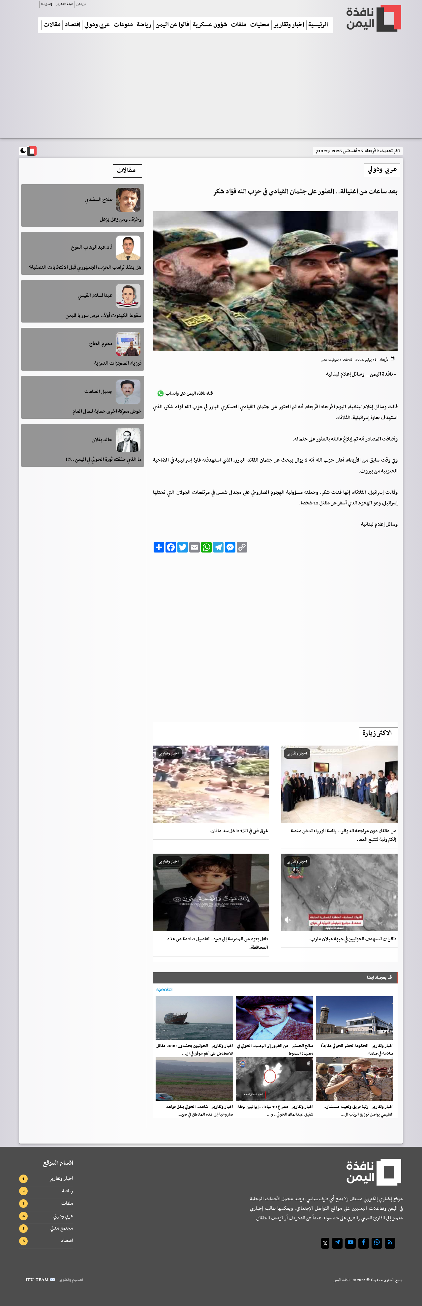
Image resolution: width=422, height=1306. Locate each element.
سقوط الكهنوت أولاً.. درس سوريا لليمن (103, 315)
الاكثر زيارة (377, 733)
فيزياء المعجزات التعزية (117, 363)
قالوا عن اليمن (172, 25)
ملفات (238, 25)
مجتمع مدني (61, 1228)
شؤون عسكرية (210, 25)
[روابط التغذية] (390, 1243)
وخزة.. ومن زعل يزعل (120, 219)
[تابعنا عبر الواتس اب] (377, 1243)
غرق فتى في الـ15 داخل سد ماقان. (239, 831)
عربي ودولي (97, 25)
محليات (259, 25)
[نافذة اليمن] (373, 18)
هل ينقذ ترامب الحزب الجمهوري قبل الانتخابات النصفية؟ (85, 267)
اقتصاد (72, 25)
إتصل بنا (46, 4)
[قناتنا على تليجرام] (337, 1243)
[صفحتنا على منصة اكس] (325, 1243)
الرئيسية (318, 25)
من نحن (81, 4)
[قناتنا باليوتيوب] (350, 1243)
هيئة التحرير (64, 4)
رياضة (144, 25)
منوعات (123, 25)
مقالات (52, 25)
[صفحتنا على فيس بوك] (363, 1243)
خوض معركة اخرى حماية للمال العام (107, 411)
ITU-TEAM (37, 1280)
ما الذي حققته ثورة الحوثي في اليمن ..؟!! (103, 459)
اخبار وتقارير (288, 25)
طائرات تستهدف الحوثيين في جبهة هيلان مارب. (352, 939)
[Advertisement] (211, 89)
